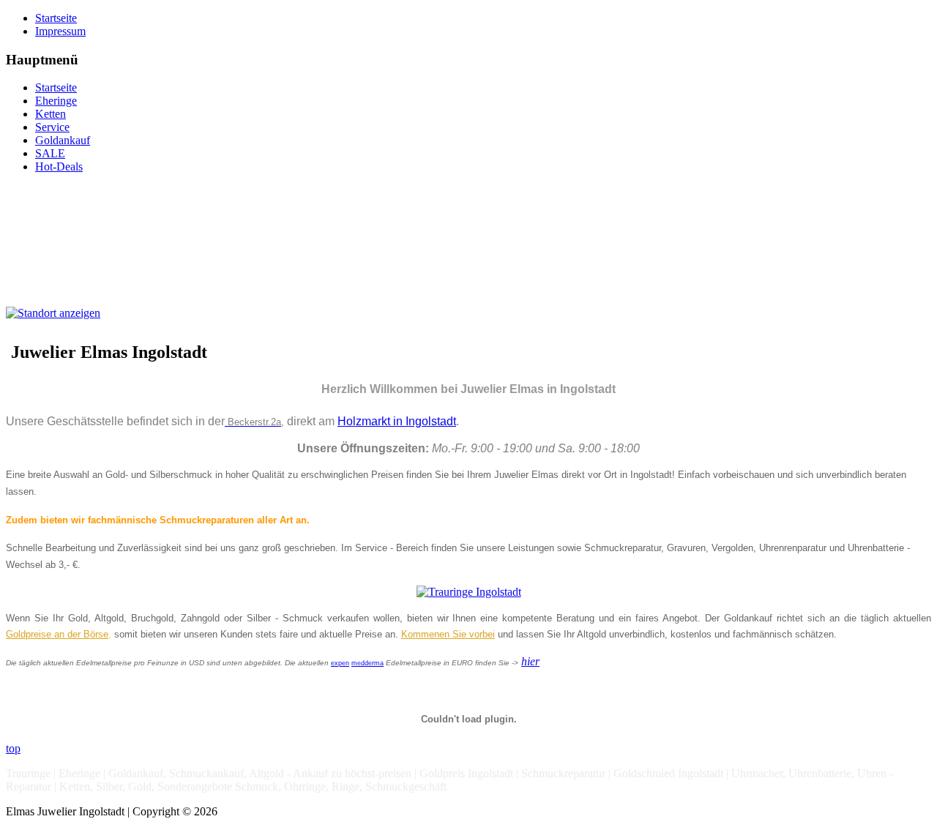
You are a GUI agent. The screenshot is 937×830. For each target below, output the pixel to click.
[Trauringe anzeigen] (469, 590)
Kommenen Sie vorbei (448, 634)
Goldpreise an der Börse (57, 634)
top (13, 748)
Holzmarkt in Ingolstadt (396, 421)
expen (340, 663)
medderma (367, 663)
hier (530, 661)
